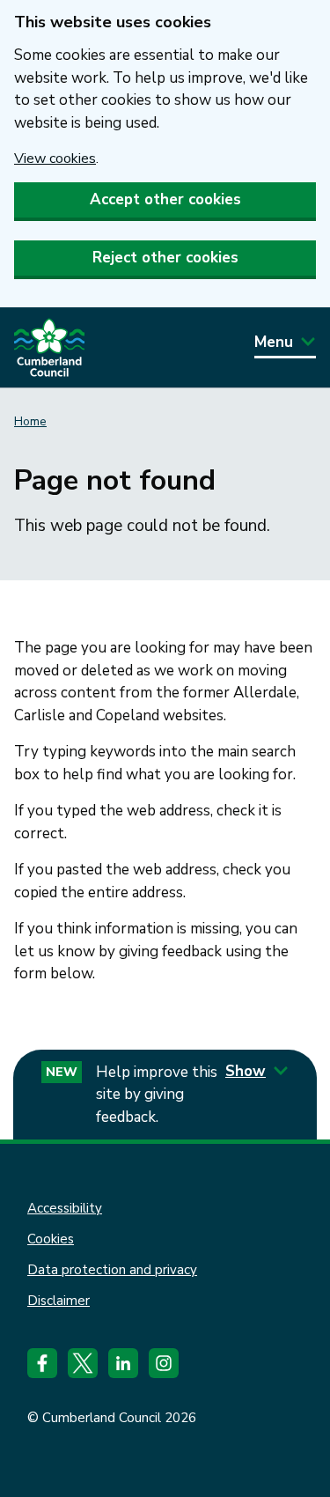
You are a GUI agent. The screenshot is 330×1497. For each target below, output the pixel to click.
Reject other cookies (165, 257)
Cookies (50, 1239)
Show (245, 1071)
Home (30, 421)
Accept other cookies (165, 199)
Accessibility (64, 1208)
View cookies (55, 158)
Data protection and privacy (112, 1270)
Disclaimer (58, 1300)
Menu (273, 342)
